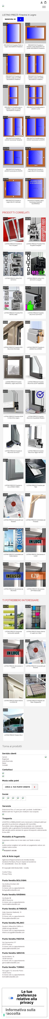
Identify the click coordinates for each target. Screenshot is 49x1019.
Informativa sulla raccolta (20, 1012)
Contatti (5, 765)
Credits (26, 868)
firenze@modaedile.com (10, 918)
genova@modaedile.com (10, 963)
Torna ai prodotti (12, 746)
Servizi (4, 757)
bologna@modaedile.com (11, 890)
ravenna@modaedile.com (11, 904)
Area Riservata (7, 761)
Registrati (5, 759)
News (4, 763)
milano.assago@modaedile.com (13, 932)
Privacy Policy (7, 874)
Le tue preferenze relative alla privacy (27, 997)
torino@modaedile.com (10, 977)
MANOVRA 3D (10, 19)
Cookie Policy (7, 872)
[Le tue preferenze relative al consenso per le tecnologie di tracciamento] (4, 1015)
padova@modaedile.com (11, 948)
